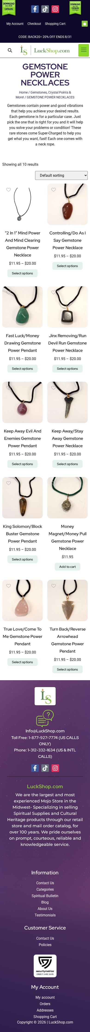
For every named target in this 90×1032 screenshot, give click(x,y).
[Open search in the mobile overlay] (10, 50)
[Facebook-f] (35, 9)
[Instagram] (55, 9)
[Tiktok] (45, 9)
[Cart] (85, 24)
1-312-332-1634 (42, 750)
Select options (22, 273)
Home (23, 92)
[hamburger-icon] (83, 50)
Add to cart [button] (67, 567)
